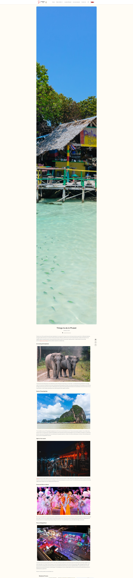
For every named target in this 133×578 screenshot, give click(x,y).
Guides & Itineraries (67, 332)
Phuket (37, 478)
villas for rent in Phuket (44, 340)
